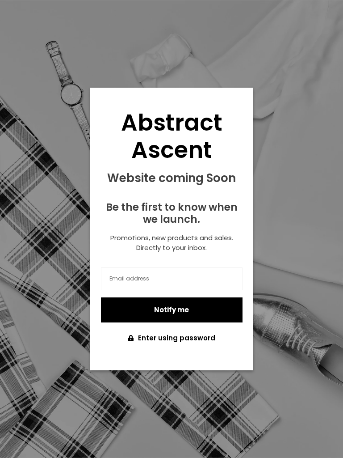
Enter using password (176, 338)
